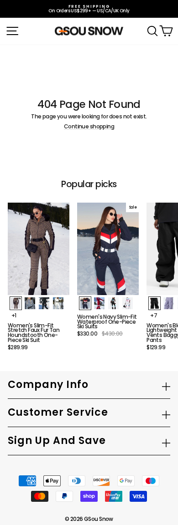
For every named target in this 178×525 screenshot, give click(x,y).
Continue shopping (89, 127)
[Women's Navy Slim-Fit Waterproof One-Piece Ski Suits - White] (127, 303)
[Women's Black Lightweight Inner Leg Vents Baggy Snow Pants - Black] (154, 303)
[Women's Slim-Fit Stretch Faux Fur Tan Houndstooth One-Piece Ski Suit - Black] (44, 303)
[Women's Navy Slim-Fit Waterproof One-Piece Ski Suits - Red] (99, 303)
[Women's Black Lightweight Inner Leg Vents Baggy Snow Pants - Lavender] (168, 303)
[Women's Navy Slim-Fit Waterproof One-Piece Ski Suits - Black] (113, 303)
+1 (13, 315)
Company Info (48, 384)
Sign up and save (57, 440)
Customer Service (58, 412)
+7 (153, 315)
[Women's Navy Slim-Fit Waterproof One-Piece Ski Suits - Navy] (85, 303)
